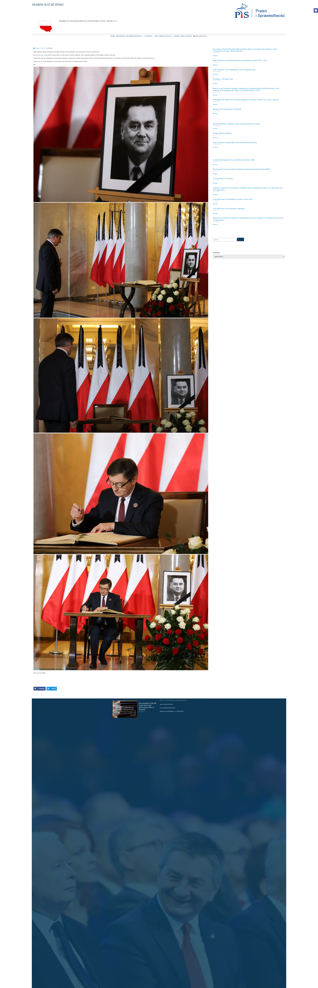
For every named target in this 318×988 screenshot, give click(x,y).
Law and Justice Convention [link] (223, 178)
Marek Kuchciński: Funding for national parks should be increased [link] (236, 124)
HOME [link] (112, 36)
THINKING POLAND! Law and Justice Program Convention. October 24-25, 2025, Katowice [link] (246, 100)
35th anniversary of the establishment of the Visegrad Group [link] (234, 70)
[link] (316, 10)
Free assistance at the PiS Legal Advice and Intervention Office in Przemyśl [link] (147, 706)
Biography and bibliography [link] (128, 36)
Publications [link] (186, 36)
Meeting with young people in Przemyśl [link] (227, 109)
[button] (39, 688)
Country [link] (148, 36)
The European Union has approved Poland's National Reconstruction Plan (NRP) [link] (241, 169)
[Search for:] (225, 239)
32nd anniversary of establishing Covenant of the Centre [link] (233, 199)
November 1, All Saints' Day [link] (223, 79)
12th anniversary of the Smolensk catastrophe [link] (229, 208)
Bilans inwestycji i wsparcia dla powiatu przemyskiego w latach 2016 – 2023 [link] (240, 60)
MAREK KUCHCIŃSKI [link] (48, 4)
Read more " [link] (215, 55)
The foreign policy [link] (163, 36)
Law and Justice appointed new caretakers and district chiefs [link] (234, 160)
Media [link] (177, 36)
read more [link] (142, 711)
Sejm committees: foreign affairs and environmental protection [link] (235, 142)
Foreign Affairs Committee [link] (222, 133)
